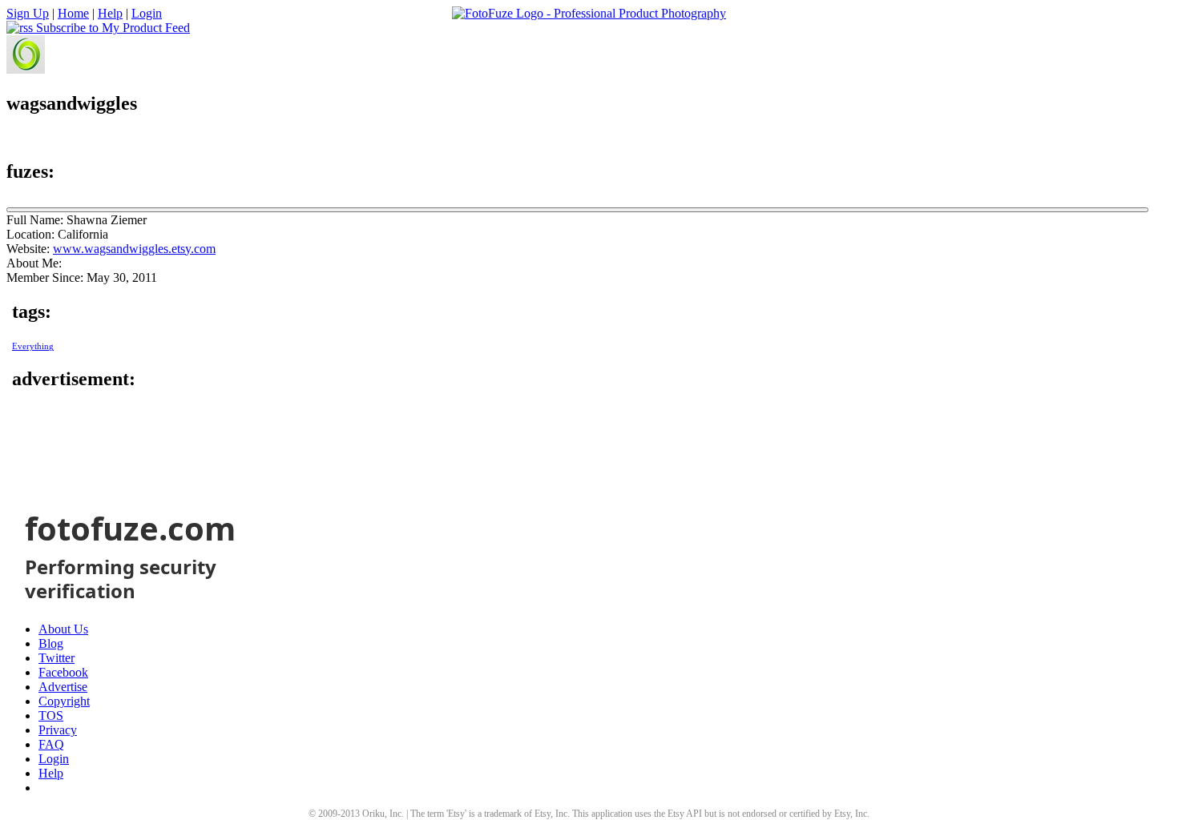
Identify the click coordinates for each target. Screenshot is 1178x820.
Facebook (63, 672)
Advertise (62, 686)
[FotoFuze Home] (589, 13)
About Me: (34, 263)
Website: (28, 248)
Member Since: (44, 277)
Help (110, 13)
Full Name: (34, 220)
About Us (63, 629)
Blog (50, 643)
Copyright (64, 701)
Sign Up (27, 13)
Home (73, 13)
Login (146, 13)
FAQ (51, 744)
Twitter (56, 658)
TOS (50, 715)
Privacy (57, 730)
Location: (30, 234)
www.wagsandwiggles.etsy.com (134, 248)
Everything (33, 346)
